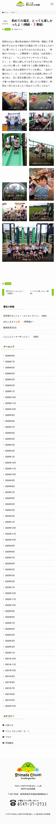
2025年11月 (10, 403)
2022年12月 (10, 593)
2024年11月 (10, 468)
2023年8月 (10, 551)
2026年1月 (10, 391)
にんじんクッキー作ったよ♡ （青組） (21, 336)
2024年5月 (10, 504)
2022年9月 (10, 611)
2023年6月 (10, 563)
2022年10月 (10, 605)
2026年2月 (10, 385)
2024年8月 (10, 486)
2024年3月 (10, 510)
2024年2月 (10, 515)
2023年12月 (10, 527)
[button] (52, 4)
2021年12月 (10, 658)
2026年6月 (10, 367)
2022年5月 (10, 634)
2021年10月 (10, 670)
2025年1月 (10, 456)
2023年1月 (10, 587)
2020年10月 (10, 705)
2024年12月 (10, 462)
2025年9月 (10, 415)
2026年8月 (10, 355)
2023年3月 (10, 575)
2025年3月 (10, 444)
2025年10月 (10, 409)
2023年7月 (10, 557)
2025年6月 (10, 432)
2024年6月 (10, 498)
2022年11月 (10, 599)
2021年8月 (10, 682)
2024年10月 (10, 474)
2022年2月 (10, 646)
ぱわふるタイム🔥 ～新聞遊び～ (18, 321)
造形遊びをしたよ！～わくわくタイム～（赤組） (25, 315)
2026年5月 (10, 373)
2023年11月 (10, 533)
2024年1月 (10, 521)
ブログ (7, 29)
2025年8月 (10, 420)
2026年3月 (10, 379)
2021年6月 (10, 694)
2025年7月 (10, 426)
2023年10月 (10, 539)
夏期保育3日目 (10, 327)
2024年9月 (10, 480)
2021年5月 (10, 700)
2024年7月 (10, 492)
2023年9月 (10, 545)
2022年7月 (10, 622)
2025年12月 (10, 397)
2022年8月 (10, 616)
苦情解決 (9, 742)
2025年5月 (10, 438)
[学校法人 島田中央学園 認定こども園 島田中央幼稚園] (28, 4)
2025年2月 (10, 450)
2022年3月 (10, 640)
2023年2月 (10, 581)
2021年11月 (10, 664)
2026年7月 (10, 361)
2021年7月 (10, 688)
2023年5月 (10, 569)
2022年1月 (10, 652)
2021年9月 (10, 676)
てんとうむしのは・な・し (17, 730)
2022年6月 (10, 628)
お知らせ (9, 725)
